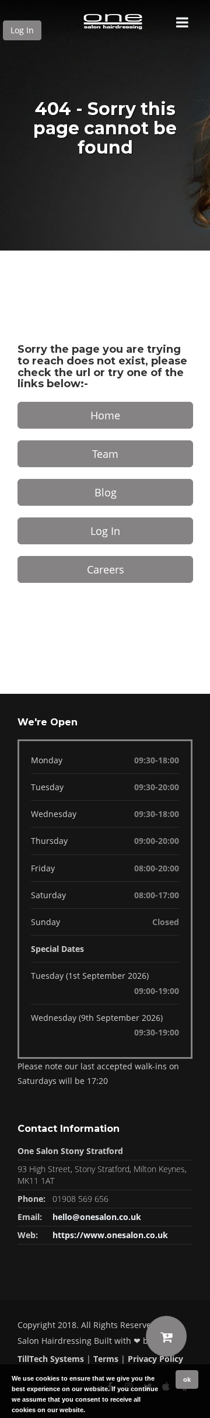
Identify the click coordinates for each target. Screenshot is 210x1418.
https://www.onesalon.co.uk (110, 1234)
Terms (105, 1358)
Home (105, 415)
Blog (105, 492)
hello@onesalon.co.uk (96, 1216)
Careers (105, 569)
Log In (22, 30)
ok (187, 1379)
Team (105, 454)
